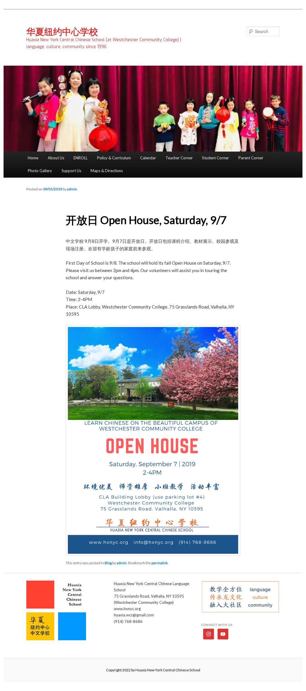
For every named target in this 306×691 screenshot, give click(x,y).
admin (72, 189)
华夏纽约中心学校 (62, 31)
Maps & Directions (107, 170)
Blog (108, 563)
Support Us (71, 170)
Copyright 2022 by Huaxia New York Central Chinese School (153, 670)
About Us (56, 157)
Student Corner (215, 157)
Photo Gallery (40, 170)
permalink (160, 563)
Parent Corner (250, 157)
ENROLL (81, 157)
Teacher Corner (179, 157)
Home (33, 157)
